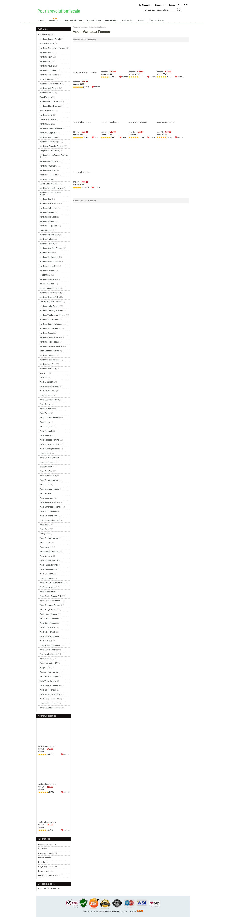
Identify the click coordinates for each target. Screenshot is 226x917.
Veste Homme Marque (49, 560)
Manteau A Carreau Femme (51, 128)
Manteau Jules (46, 253)
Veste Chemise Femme (49, 418)
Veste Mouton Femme (49, 654)
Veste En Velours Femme (50, 601)
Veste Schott (45, 453)
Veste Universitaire (47, 627)
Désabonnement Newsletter (50, 876)
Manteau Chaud (46, 93)
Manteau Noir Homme (49, 203)
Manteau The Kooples (49, 257)
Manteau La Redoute (48, 175)
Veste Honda (45, 422)
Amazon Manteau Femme (50, 302)
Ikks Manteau (45, 275)
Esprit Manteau (46, 230)
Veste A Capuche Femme (50, 645)
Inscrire (172, 5)
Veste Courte (45, 543)
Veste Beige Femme (48, 690)
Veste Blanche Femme (49, 386)
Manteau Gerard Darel (49, 161)
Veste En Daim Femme (49, 516)
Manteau (84, 27)
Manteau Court (54, 20)
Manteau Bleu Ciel (47, 364)
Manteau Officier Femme (50, 102)
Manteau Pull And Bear (49, 235)
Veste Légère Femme (48, 614)
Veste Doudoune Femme (50, 605)
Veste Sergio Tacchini (48, 703)
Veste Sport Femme (48, 511)
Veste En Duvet (46, 493)
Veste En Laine (46, 556)
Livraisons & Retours (47, 844)
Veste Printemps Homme (50, 694)
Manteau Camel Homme (50, 337)
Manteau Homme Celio (49, 297)
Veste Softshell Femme (49, 520)
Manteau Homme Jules (49, 261)
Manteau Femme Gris (48, 266)
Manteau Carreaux (47, 270)
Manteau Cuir (45, 199)
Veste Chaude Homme (49, 538)
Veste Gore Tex (46, 471)
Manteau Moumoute (48, 70)
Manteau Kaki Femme (49, 75)
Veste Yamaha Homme (49, 551)
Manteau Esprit (46, 115)
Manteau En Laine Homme (51, 346)
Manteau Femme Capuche (51, 188)
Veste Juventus (46, 641)
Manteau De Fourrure (48, 208)
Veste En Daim (46, 409)
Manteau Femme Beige (49, 142)
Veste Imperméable (48, 476)
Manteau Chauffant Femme (51, 248)
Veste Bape (44, 529)
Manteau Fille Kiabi (48, 217)
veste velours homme (47, 746)
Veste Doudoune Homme (50, 708)
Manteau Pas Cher (47, 355)
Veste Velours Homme (49, 502)
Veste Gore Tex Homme (49, 444)
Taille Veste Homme (48, 681)
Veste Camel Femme (48, 650)
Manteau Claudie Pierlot (50, 39)
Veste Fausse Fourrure (49, 565)
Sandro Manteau (47, 110)
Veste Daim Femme (48, 623)
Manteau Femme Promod (50, 293)
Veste (42, 373)
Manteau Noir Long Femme (51, 324)
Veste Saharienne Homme (50, 507)
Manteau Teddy (46, 52)
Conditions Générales (47, 853)
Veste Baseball (46, 435)
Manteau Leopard (47, 221)
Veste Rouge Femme (48, 610)
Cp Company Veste (48, 587)
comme (66, 754)
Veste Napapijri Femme (49, 440)
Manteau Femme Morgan (50, 328)
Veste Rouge (45, 404)
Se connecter (160, 5)
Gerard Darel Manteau (49, 184)
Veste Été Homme (47, 574)
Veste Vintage (45, 547)
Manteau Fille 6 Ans (48, 279)
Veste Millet (44, 485)
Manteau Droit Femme (74, 20)
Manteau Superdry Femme (51, 311)
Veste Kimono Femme (49, 618)
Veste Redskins (46, 659)
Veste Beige (45, 525)
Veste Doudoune (47, 578)
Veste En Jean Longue (49, 676)
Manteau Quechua (47, 170)
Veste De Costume (47, 462)
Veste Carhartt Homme (49, 480)
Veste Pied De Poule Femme (51, 583)
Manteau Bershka (47, 212)
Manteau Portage (47, 239)
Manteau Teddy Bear (48, 137)
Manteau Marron (46, 179)
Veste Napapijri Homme (49, 489)
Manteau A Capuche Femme (51, 146)
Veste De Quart (46, 426)
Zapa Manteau (46, 97)
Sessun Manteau (47, 43)
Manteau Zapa (46, 124)
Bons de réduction (46, 871)
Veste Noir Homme (47, 632)
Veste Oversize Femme (49, 400)
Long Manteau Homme (49, 151)
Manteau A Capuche (48, 133)
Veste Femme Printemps (50, 685)
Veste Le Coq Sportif (48, 663)
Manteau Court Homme (49, 360)
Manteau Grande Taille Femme (52, 48)
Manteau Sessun (47, 244)
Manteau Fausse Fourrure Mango (50, 194)
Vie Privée (42, 849)
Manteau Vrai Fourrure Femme (52, 315)
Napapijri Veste (46, 467)
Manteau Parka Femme (49, 306)
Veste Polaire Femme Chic (51, 596)
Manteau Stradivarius (48, 166)
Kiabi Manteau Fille (48, 119)
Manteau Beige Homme (49, 342)
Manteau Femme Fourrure (50, 84)
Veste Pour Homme (156, 20)
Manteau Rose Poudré (49, 319)
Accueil (41, 20)
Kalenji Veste (45, 534)
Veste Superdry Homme (49, 636)
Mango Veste (45, 668)
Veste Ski (141, 20)
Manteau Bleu (45, 61)
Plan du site (43, 862)
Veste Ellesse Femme (48, 569)
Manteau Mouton (94, 20)
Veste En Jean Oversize (49, 458)
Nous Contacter (44, 858)
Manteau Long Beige (48, 226)
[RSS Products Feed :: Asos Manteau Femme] (140, 911)
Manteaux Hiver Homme (50, 106)
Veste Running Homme (49, 449)
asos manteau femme (85, 72)
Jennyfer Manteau (47, 79)
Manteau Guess (46, 333)
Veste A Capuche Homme (50, 699)
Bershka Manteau (47, 284)
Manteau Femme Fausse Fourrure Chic (54, 156)
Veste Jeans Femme (48, 592)
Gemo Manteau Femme (49, 288)
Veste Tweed (45, 413)
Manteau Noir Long (48, 369)
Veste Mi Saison (111, 20)
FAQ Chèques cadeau (47, 867)
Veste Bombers (127, 20)
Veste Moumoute (47, 498)
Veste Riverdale (46, 431)
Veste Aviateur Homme (49, 672)
